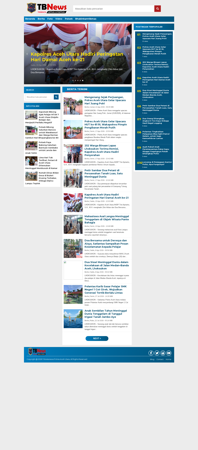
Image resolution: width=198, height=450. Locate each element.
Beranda (30, 19)
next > (97, 338)
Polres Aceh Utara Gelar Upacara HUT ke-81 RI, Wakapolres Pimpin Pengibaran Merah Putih (154, 50)
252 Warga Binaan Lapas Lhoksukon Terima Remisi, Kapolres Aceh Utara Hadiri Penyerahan (156, 65)
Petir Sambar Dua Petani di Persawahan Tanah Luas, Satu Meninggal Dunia (157, 107)
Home (168, 359)
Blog (152, 359)
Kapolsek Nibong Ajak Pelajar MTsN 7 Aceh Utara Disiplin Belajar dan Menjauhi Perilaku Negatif (42, 117)
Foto (50, 19)
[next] (128, 54)
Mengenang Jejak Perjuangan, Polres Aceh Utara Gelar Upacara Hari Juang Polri (157, 36)
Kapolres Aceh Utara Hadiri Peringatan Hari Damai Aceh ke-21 (77, 56)
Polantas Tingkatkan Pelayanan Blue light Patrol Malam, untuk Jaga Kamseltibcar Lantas (156, 135)
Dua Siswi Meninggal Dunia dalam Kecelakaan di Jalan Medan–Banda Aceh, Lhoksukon (156, 93)
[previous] (27, 54)
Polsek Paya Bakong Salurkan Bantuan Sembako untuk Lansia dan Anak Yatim (41, 147)
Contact (160, 359)
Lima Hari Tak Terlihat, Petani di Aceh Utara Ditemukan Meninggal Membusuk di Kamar (41, 162)
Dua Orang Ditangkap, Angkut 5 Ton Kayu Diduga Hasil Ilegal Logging (156, 120)
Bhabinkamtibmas (85, 19)
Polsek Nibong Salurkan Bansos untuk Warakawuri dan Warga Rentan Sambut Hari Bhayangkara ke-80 (41, 132)
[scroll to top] (189, 446)
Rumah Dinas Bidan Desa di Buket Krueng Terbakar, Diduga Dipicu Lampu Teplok (42, 178)
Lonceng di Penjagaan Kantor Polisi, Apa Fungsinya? (157, 163)
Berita (41, 19)
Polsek (69, 19)
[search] (157, 8)
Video (58, 19)
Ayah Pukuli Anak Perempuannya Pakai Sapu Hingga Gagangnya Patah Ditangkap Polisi (156, 150)
